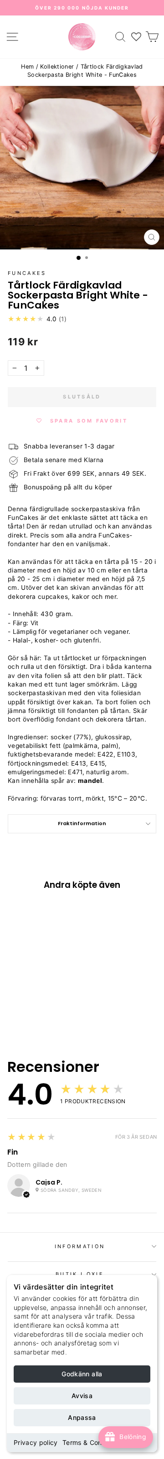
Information (80, 1246)
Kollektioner (57, 66)
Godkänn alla (82, 1374)
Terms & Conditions (92, 1442)
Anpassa (82, 1417)
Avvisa (82, 1395)
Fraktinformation (82, 823)
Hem (27, 66)
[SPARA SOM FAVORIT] (19, 948)
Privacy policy (36, 1442)
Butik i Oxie (80, 1274)
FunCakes (27, 273)
